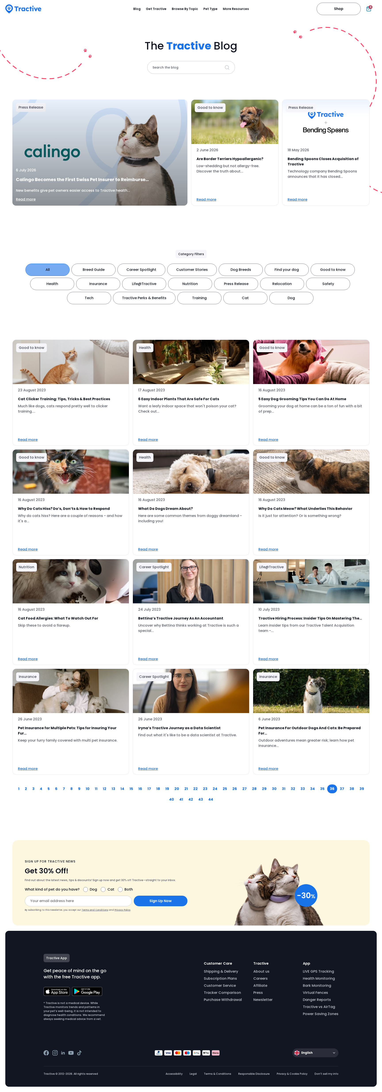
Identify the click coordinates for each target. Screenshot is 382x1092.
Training (199, 297)
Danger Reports (317, 999)
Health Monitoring (319, 978)
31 (283, 788)
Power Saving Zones (320, 1013)
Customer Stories (192, 269)
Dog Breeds (241, 269)
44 (210, 799)
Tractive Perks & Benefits (144, 297)
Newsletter (263, 999)
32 (293, 788)
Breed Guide (94, 269)
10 (88, 788)
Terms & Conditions (217, 1074)
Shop (338, 8)
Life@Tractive (144, 283)
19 (167, 788)
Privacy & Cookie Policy (292, 1074)
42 (190, 799)
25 (225, 788)
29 (264, 788)
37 (342, 788)
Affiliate (260, 985)
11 (96, 788)
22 (195, 788)
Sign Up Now (160, 900)
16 (140, 788)
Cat (245, 297)
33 (302, 788)
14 (122, 788)
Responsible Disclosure (254, 1074)
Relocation (282, 283)
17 (149, 788)
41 (181, 799)
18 (158, 788)
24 (215, 788)
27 (244, 788)
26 (234, 788)
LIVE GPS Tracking (318, 971)
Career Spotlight (141, 269)
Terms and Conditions (95, 910)
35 (322, 788)
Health (52, 283)
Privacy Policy (122, 910)
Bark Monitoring (317, 985)
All (48, 269)
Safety (328, 283)
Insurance (98, 283)
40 (171, 799)
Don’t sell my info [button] (326, 1074)
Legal (193, 1074)
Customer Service (220, 985)
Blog (137, 9)
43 (200, 799)
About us (261, 971)
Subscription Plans (220, 978)
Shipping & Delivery (221, 971)
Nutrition (190, 283)
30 (274, 788)
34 (312, 788)
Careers (260, 978)
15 (131, 788)
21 (186, 788)
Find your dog (287, 269)
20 (176, 788)
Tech (89, 297)
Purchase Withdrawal (223, 999)
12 (104, 788)
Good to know (333, 269)
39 (361, 788)
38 (352, 788)
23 (205, 788)
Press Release (236, 283)
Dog (291, 297)
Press (258, 992)
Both (128, 889)
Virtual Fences (315, 992)
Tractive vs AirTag (319, 1006)
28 (254, 788)
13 (113, 788)
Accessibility (174, 1074)
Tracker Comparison (222, 992)
